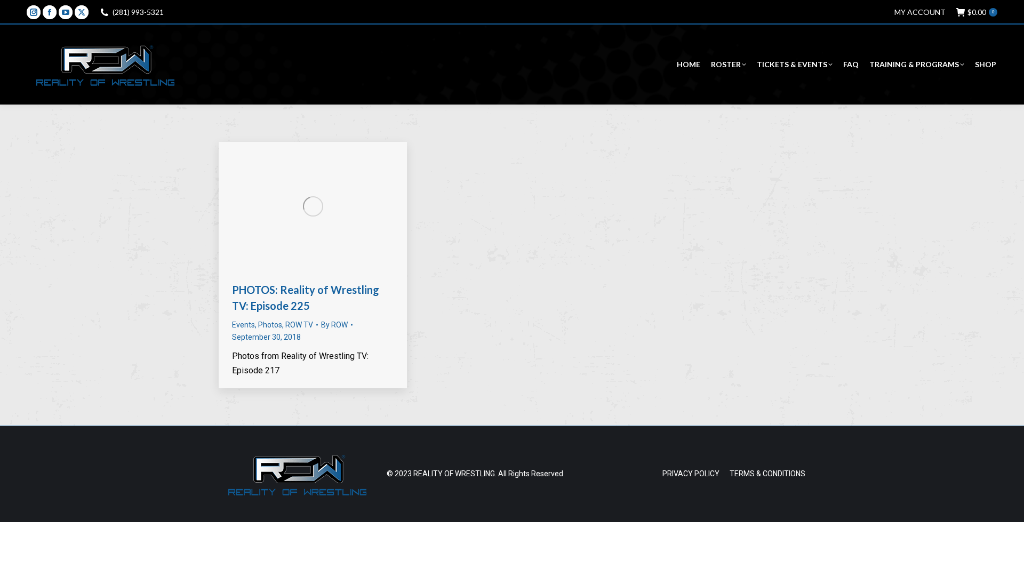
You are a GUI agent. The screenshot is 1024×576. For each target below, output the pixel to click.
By (334, 325)
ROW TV (299, 325)
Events (243, 325)
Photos (270, 325)
